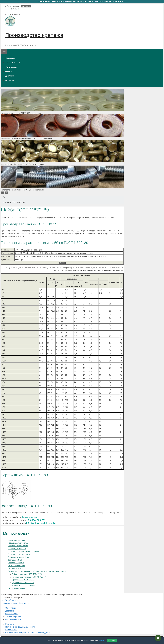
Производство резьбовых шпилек (23, 551)
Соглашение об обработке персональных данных (28, 632)
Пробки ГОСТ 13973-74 (23, 583)
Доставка (9, 76)
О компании (10, 58)
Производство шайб (17, 548)
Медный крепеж (15, 568)
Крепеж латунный (16, 563)
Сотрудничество (13, 619)
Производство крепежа (34, 35)
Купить (62, 263)
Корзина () (26, 6)
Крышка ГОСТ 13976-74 (23, 580)
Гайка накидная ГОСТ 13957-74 (27, 574)
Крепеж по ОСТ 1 (16, 560)
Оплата (8, 71)
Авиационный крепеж (18, 540)
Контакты (9, 80)
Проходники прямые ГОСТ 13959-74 (29, 577)
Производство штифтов (18, 557)
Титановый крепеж (16, 566)
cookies (101, 640)
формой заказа (29, 517)
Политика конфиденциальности (20, 627)
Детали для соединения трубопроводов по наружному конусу (37, 571)
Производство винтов (18, 546)
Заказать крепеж (12, 62)
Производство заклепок (19, 554)
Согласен (111, 640)
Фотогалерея (11, 67)
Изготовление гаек (16, 588)
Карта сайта (11, 630)
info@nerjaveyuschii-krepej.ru (41, 523)
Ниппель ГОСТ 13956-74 (23, 585)
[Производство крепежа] (10, 25)
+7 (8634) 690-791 (36, 520)
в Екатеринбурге (12, 6)
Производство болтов (18, 543)
